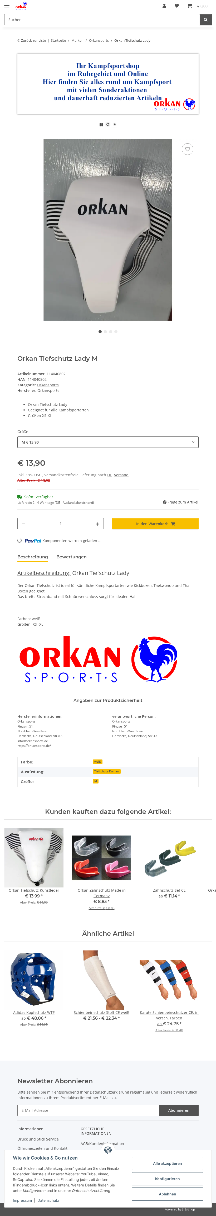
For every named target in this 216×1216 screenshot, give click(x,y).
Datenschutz (48, 1200)
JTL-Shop (188, 1209)
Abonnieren (178, 1110)
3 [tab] (110, 331)
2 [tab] (105, 331)
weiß (97, 761)
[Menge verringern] (23, 523)
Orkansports (48, 384)
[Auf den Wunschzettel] (187, 149)
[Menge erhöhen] (98, 523)
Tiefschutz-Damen (106, 771)
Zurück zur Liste (33, 40)
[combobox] (108, 442)
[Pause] (101, 125)
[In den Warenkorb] (21, 136)
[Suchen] (206, 19)
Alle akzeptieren (167, 1163)
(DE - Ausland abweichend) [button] (74, 502)
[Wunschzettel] (176, 6)
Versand (121, 474)
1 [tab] (100, 331)
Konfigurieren (167, 1178)
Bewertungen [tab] (71, 556)
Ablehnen (167, 1194)
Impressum (22, 1200)
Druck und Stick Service (38, 1139)
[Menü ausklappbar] (6, 3)
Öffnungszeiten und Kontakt (42, 1148)
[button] (164, 6)
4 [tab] (115, 331)
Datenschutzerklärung (109, 1092)
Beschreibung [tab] (32, 556)
